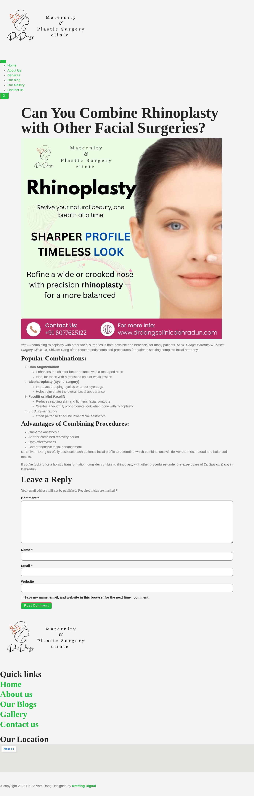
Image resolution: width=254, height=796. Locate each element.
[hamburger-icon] (3, 61)
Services (13, 75)
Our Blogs (18, 704)
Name (27, 550)
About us (16, 694)
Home (11, 65)
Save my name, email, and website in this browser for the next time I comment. (86, 597)
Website (27, 581)
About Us (14, 70)
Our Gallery (16, 85)
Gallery (13, 714)
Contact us (15, 90)
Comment (30, 498)
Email (27, 566)
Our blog (13, 80)
